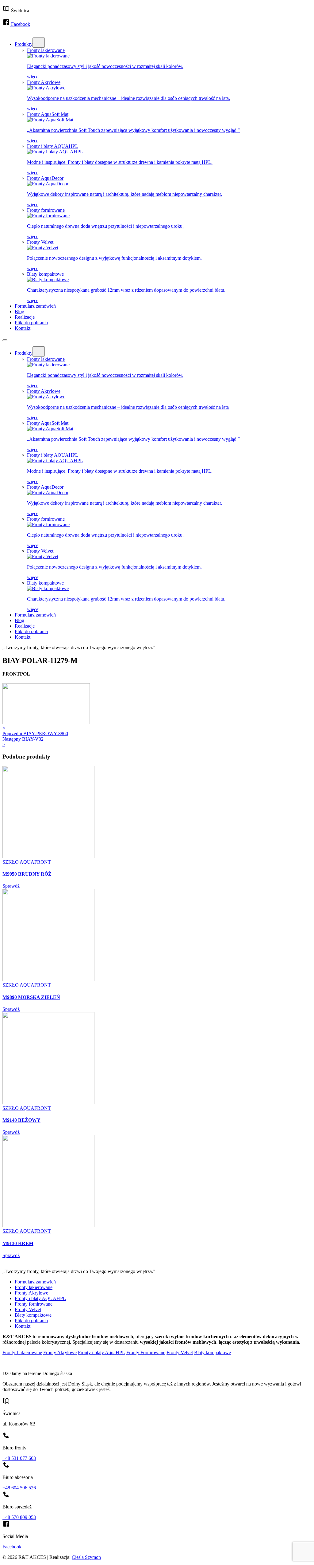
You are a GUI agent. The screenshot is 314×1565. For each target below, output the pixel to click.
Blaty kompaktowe (126, 287)
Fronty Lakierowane (22, 1352)
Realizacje (25, 317)
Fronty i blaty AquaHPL (101, 1352)
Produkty (24, 44)
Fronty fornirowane (105, 223)
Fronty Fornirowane (145, 1352)
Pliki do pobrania (31, 322)
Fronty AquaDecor (124, 191)
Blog (19, 311)
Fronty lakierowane (105, 63)
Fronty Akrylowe (128, 95)
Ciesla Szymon (86, 1557)
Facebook (20, 24)
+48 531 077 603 (19, 1458)
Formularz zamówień (35, 306)
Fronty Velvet (114, 255)
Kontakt (22, 328)
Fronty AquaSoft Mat (133, 127)
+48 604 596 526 (19, 1487)
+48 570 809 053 (19, 1517)
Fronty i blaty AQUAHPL (120, 159)
